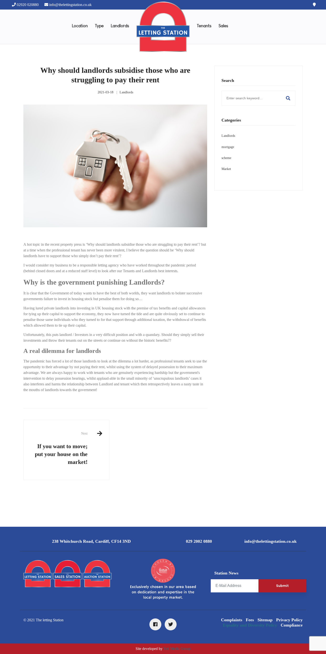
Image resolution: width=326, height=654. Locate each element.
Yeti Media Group (176, 649)
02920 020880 (28, 5)
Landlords (126, 92)
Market (226, 169)
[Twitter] (171, 624)
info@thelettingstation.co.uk (70, 5)
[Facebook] (155, 624)
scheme (226, 158)
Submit (282, 585)
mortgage (227, 147)
